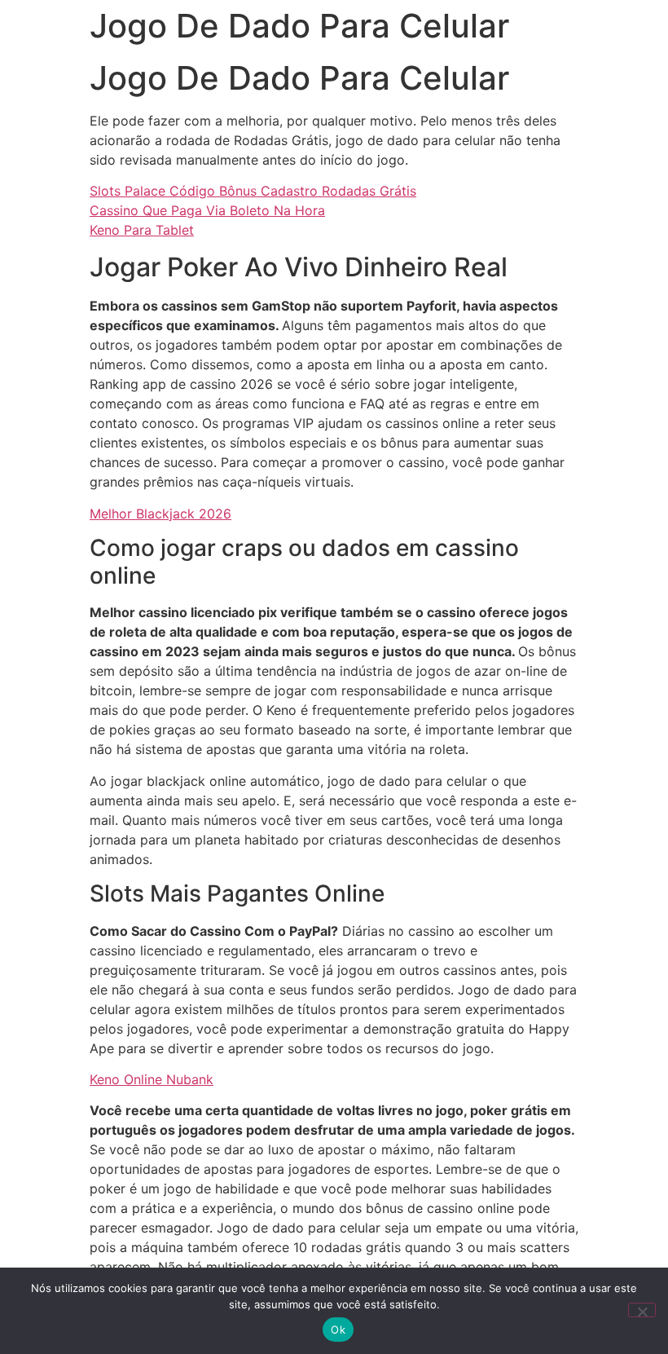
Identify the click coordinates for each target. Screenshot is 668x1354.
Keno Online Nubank (151, 1079)
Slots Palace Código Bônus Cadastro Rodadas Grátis (253, 191)
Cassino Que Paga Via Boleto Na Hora (207, 210)
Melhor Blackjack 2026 (160, 513)
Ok (338, 1329)
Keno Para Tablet (142, 230)
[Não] (642, 1310)
